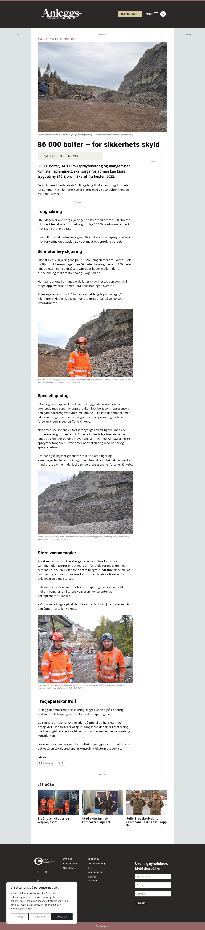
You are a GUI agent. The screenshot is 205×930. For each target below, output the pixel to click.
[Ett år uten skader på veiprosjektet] (58, 802)
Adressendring (97, 863)
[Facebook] (37, 872)
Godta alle (62, 916)
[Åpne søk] (163, 14)
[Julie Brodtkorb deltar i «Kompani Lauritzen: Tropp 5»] (146, 802)
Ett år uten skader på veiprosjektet (53, 820)
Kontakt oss (70, 863)
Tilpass (19, 916)
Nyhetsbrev (70, 868)
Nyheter (56, 39)
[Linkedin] (37, 881)
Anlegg (43, 39)
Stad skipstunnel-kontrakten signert (96, 820)
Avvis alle (40, 916)
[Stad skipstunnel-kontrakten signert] (102, 802)
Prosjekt (70, 39)
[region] (41, 903)
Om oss (67, 858)
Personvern (102, 926)
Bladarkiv (93, 858)
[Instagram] (46, 872)
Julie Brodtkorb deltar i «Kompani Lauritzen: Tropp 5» (146, 822)
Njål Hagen (49, 155)
